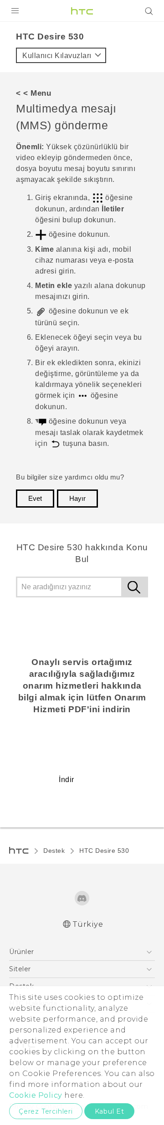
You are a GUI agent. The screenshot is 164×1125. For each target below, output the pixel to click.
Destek (54, 850)
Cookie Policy (35, 1095)
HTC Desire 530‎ (104, 850)
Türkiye (87, 924)
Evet (35, 498)
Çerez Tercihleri (46, 1111)
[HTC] (82, 10)
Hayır (77, 498)
